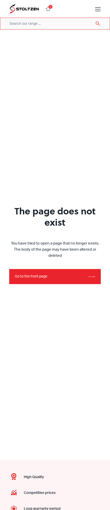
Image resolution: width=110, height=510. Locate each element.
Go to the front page (31, 276)
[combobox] (55, 24)
